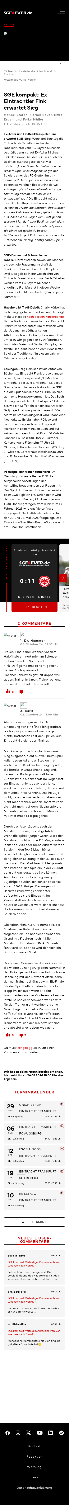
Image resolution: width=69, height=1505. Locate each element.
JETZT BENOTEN (34, 607)
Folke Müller (33, 119)
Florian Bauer (41, 114)
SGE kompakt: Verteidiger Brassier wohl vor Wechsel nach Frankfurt (34, 1263)
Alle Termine (34, 1222)
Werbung (34, 1467)
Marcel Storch (16, 114)
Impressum (34, 1477)
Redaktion (34, 1456)
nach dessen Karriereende (45, 316)
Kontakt (34, 1446)
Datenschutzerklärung (34, 1487)
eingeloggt (26, 1047)
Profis (9, 24)
